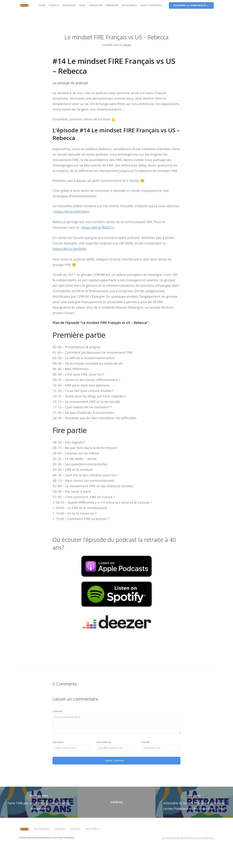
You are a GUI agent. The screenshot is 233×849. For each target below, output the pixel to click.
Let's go (140, 456)
